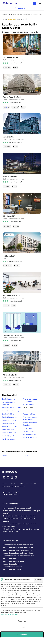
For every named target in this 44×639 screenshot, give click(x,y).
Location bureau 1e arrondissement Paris (17, 545)
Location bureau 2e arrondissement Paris (17, 547)
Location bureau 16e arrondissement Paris (18, 556)
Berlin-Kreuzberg (8, 399)
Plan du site (14, 484)
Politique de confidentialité (28, 484)
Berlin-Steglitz (28, 428)
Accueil (4, 14)
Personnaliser (22, 628)
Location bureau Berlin (10, 564)
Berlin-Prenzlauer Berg (10, 411)
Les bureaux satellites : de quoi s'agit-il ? (17, 508)
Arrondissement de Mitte (11, 408)
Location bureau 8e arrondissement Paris (17, 550)
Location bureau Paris (10, 558)
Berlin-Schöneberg (9, 420)
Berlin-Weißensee (29, 434)
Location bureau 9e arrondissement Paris (17, 553)
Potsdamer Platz (29, 414)
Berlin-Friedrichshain (10, 426)
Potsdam (26, 455)
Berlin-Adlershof (8, 430)
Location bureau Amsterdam (13, 561)
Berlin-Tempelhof (29, 431)
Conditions (5, 484)
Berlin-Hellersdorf (9, 433)
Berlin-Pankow (28, 411)
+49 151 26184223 (34, 3)
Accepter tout (22, 634)
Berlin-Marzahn (28, 405)
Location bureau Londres (11, 569)
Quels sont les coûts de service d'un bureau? (19, 516)
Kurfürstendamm (8, 439)
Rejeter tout (22, 621)
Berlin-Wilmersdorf (30, 438)
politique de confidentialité (9, 614)
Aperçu (39, 579)
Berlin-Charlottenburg (10, 417)
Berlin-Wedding (8, 414)
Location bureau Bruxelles (12, 567)
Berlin (10, 14)
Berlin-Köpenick (8, 436)
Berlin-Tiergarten (8, 423)
